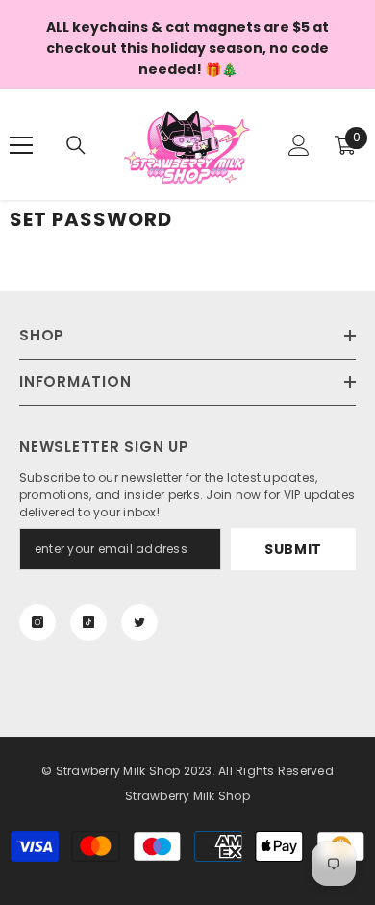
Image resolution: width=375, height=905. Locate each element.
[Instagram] (37, 622)
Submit (293, 549)
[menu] (21, 145)
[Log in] (299, 145)
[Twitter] (139, 622)
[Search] (76, 145)
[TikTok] (88, 622)
